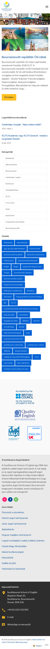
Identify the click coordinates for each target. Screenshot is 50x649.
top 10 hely (8, 363)
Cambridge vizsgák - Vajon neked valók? (21, 124)
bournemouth (35, 249)
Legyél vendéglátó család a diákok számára (23, 540)
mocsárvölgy (9, 327)
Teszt (37, 357)
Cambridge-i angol (13, 177)
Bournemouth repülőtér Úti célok (24, 57)
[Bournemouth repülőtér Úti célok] (25, 39)
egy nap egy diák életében (14, 249)
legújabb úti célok (11, 321)
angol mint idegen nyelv (32, 267)
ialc (5, 303)
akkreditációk (22, 243)
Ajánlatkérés (8, 529)
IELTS (8, 196)
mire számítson (23, 363)
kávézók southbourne (35, 255)
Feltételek (11, 642)
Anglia (6, 267)
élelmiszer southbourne (13, 291)
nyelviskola (23, 315)
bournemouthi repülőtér (13, 255)
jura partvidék (9, 315)
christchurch (8, 261)
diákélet (25, 321)
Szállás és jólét (9, 563)
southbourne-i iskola (36, 345)
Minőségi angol (22, 642)
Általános (30, 291)
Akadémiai (10, 158)
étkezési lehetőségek (12, 333)
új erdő (21, 327)
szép (28, 333)
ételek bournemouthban (13, 285)
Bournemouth (11, 171)
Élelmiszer (10, 184)
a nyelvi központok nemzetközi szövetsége (21, 309)
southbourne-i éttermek (13, 345)
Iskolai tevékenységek (13, 552)
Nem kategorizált (13, 228)
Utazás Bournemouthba (15, 222)
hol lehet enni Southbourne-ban (16, 369)
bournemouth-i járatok (23, 273)
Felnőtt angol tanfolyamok (15, 518)
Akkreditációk (11, 165)
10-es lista (10, 203)
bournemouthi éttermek (27, 261)
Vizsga (6, 273)
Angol (15, 267)
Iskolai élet (10, 215)
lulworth (36, 321)
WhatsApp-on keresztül (18, 624)
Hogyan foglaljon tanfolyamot (16, 535)
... (25, 88)
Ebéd (8, 209)
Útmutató (8, 297)
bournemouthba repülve (13, 279)
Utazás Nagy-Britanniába (14, 546)
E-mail (10, 617)
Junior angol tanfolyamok (14, 524)
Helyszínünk (7, 557)
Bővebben (9, 97)
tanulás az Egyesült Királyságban (17, 357)
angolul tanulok (21, 351)
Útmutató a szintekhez (13, 512)
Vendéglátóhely (12, 190)
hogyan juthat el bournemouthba (29, 297)
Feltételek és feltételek (13, 569)
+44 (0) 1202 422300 (17, 610)
